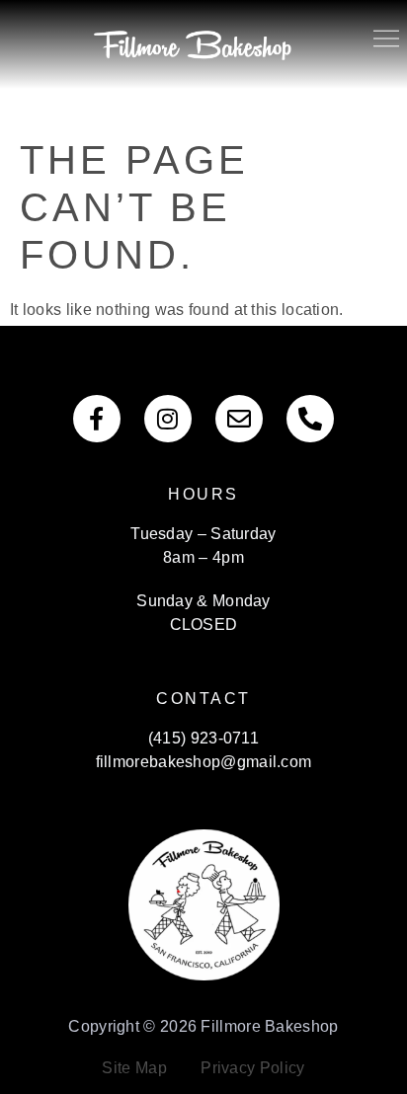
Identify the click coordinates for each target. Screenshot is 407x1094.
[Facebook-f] (97, 418)
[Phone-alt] (310, 418)
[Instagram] (168, 418)
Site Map (134, 1067)
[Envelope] (239, 418)
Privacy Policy (246, 1067)
